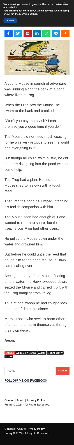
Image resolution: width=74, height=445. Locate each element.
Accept (10, 20)
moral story (55, 353)
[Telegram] (56, 33)
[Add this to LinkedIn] (37, 33)
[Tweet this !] (18, 33)
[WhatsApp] (46, 33)
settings (32, 14)
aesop (41, 353)
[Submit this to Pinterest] (28, 33)
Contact (9, 400)
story (8, 356)
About (21, 400)
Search (62, 370)
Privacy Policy (36, 400)
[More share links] (65, 33)
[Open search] (65, 4)
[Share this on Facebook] (8, 33)
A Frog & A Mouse (26, 353)
